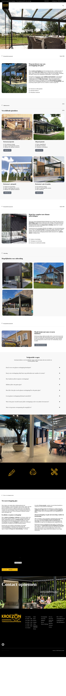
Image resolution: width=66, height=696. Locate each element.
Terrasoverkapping (16, 511)
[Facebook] (3, 644)
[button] (39, 285)
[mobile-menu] (60, 5)
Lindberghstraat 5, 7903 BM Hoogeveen (58, 1)
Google (30, 1)
